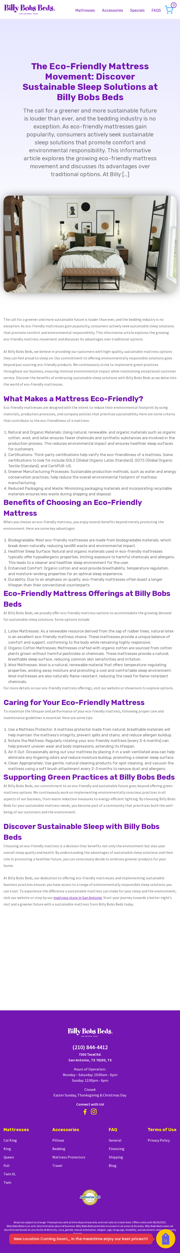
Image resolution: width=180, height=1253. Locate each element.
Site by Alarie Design (95, 1233)
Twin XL (10, 1174)
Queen (9, 1157)
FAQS (156, 10)
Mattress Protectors (68, 1157)
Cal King (10, 1140)
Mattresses (85, 10)
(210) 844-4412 (90, 1047)
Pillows (58, 1140)
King (7, 1149)
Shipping (116, 1157)
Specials (137, 10)
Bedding (58, 1149)
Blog (112, 1165)
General (115, 1140)
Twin (7, 1182)
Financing (116, 1149)
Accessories (112, 10)
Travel (57, 1165)
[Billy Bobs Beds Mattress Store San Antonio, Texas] (29, 8)
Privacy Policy (159, 1140)
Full (7, 1165)
